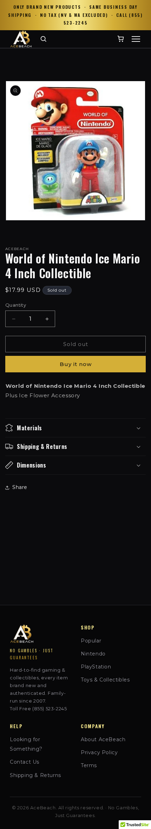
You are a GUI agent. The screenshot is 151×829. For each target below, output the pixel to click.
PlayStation (96, 667)
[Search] (43, 39)
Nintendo (93, 654)
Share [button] (19, 487)
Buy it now (76, 364)
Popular (91, 641)
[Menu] (136, 39)
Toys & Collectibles (105, 680)
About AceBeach (103, 739)
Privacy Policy (99, 752)
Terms (89, 765)
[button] (75, 428)
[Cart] (120, 39)
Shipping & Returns (35, 775)
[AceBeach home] (21, 39)
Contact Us (24, 762)
